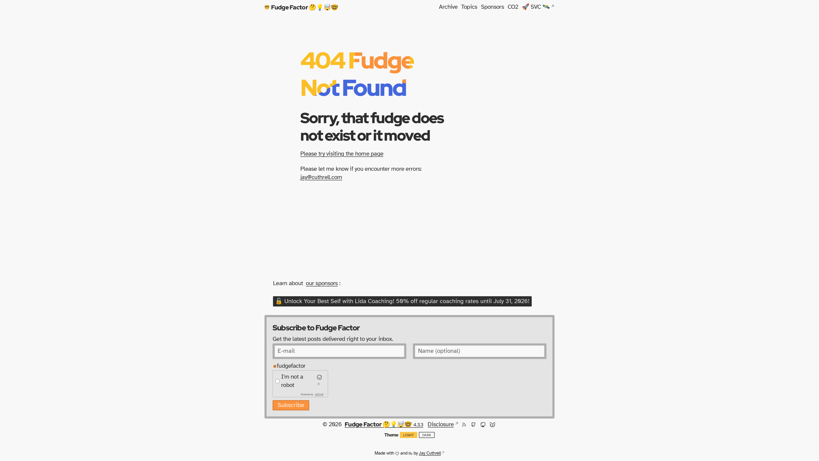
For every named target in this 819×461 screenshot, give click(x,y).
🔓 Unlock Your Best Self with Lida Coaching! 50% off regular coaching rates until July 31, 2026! (402, 301)
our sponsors (322, 283)
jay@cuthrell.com (321, 177)
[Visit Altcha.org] (318, 381)
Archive (448, 7)
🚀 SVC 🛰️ (536, 7)
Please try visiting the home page (341, 154)
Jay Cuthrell (430, 453)
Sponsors (492, 7)
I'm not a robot (292, 381)
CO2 (513, 7)
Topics (469, 7)
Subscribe (291, 405)
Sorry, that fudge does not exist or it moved (372, 126)
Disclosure (441, 424)
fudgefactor (291, 366)
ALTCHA (319, 394)
